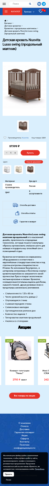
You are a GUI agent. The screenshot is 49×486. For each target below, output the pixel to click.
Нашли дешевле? (34, 162)
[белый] (7, 169)
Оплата (24, 426)
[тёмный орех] (30, 169)
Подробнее (39, 469)
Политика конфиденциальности (24, 446)
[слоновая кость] (18, 169)
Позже (8, 480)
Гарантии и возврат (24, 432)
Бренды (27, 11)
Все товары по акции (24, 395)
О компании (24, 422)
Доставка (24, 429)
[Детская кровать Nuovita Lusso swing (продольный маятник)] (24, 89)
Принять (8, 474)
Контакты (24, 441)
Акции (24, 435)
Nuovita (25, 138)
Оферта (24, 438)
